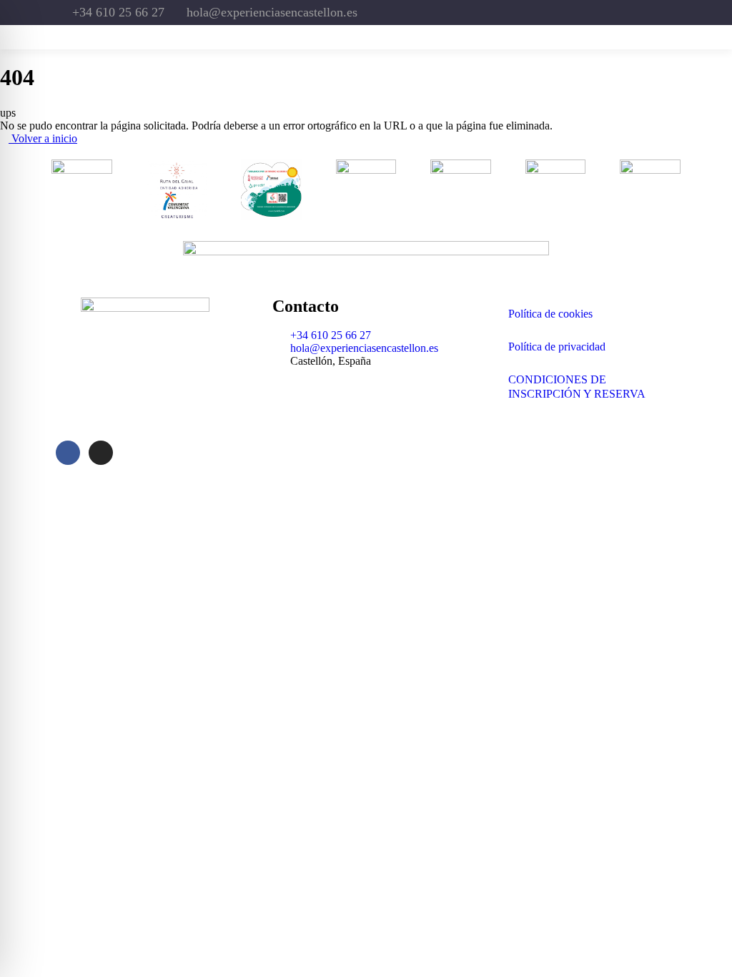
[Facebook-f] (540, 12)
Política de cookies (550, 314)
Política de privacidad (556, 346)
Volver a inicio (43, 138)
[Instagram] (580, 12)
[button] (631, 37)
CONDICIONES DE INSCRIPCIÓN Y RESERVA (577, 386)
